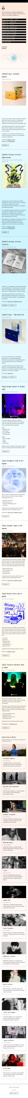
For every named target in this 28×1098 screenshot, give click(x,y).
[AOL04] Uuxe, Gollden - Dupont (10, 19)
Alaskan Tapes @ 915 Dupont (9, 34)
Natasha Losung (11, 139)
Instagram (4, 46)
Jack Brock (10, 301)
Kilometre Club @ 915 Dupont (9, 32)
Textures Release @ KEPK (8, 39)
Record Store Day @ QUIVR (8, 37)
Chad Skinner (11, 141)
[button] (14, 1)
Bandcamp (4, 48)
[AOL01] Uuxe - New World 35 (9, 27)
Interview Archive (6, 42)
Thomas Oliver (13, 724)
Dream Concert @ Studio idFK (9, 29)
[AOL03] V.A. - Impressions (9, 22)
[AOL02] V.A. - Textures (8, 24)
